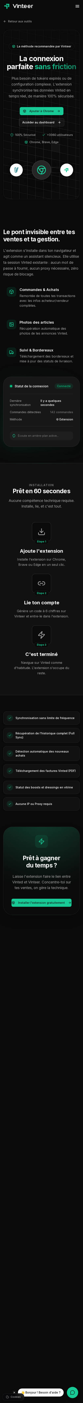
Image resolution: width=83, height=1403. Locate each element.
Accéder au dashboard (38, 122)
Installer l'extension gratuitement (41, 902)
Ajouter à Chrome (41, 111)
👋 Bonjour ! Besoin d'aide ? (40, 1392)
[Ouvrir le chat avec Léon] (72, 1392)
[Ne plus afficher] (14, 1392)
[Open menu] (77, 6)
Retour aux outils (20, 21)
